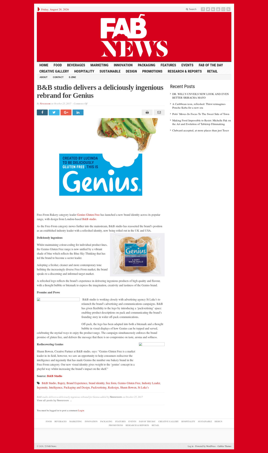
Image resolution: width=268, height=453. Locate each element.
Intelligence (55, 387)
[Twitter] (208, 9)
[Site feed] (228, 9)
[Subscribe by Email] (223, 9)
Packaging (146, 65)
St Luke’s (143, 387)
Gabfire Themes (224, 446)
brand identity (96, 383)
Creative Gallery (54, 71)
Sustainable (110, 71)
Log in (190, 446)
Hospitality (84, 71)
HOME (43, 65)
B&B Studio (54, 376)
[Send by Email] (158, 112)
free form (111, 383)
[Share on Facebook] (43, 112)
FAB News (50, 446)
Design (131, 71)
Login (81, 410)
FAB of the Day (211, 65)
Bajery (61, 383)
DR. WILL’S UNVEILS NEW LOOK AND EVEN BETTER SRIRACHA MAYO (200, 95)
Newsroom (45, 103)
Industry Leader (151, 383)
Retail (212, 71)
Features (168, 65)
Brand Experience (77, 383)
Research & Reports (185, 71)
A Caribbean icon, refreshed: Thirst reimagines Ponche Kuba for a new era (199, 105)
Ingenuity (42, 387)
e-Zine (72, 77)
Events (187, 65)
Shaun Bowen (128, 387)
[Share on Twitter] (55, 112)
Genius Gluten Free (88, 214)
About (43, 77)
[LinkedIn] (213, 9)
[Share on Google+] (66, 112)
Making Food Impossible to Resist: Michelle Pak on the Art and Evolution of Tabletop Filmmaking (201, 122)
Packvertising (98, 387)
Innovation (123, 65)
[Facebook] (203, 9)
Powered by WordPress (205, 446)
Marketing (99, 65)
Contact (58, 77)
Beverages (76, 65)
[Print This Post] (147, 112)
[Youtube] (218, 9)
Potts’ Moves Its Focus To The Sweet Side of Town (200, 114)
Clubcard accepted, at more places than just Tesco (200, 130)
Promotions (152, 71)
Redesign (113, 387)
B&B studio (89, 219)
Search (192, 9)
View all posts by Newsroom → (54, 400)
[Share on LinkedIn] (78, 112)
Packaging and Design (77, 387)
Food (58, 65)
